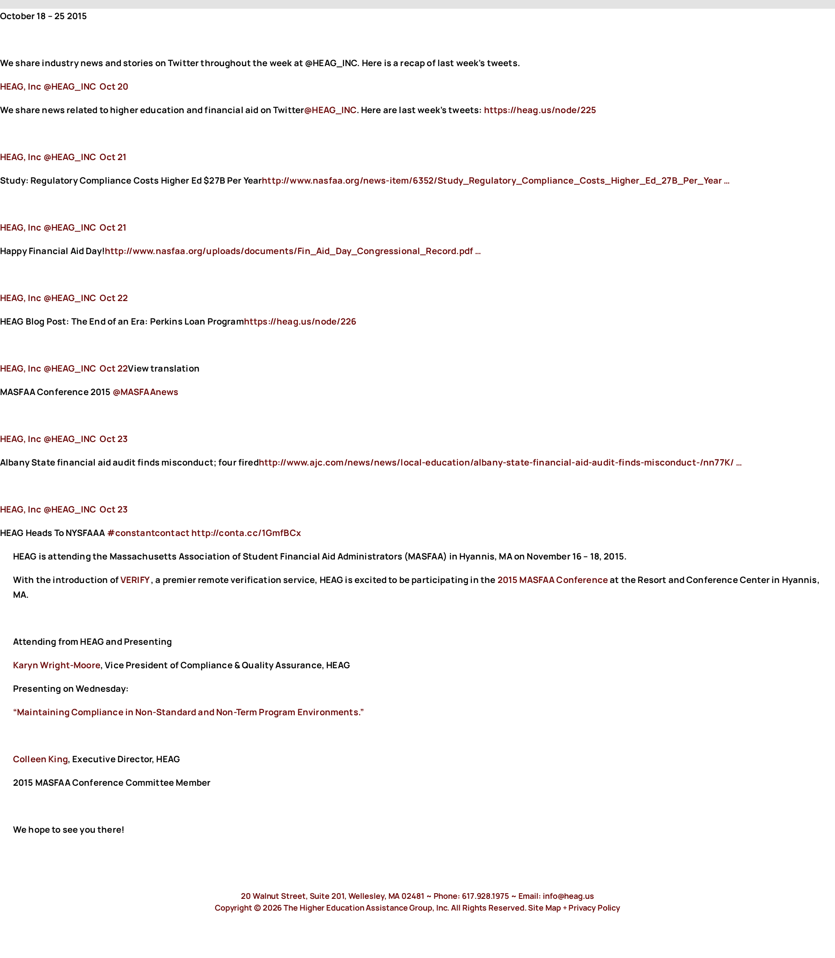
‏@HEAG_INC (49, 86)
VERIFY (134, 580)
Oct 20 (114, 86)
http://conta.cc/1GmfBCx (247, 533)
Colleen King (40, 759)
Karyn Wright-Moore (56, 665)
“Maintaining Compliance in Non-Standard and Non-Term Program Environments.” (188, 712)
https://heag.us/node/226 (301, 321)
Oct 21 (113, 157)
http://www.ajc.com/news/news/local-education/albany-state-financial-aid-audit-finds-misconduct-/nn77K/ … (500, 462)
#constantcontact (148, 533)
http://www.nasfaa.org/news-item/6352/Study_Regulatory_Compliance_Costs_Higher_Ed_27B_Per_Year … (496, 180)
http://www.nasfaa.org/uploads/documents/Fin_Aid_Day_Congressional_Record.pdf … (293, 251)
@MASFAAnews (146, 392)
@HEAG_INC (330, 110)
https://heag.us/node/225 (541, 110)
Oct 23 (114, 439)
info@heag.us (568, 896)
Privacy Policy (594, 907)
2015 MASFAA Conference (553, 580)
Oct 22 (114, 298)
